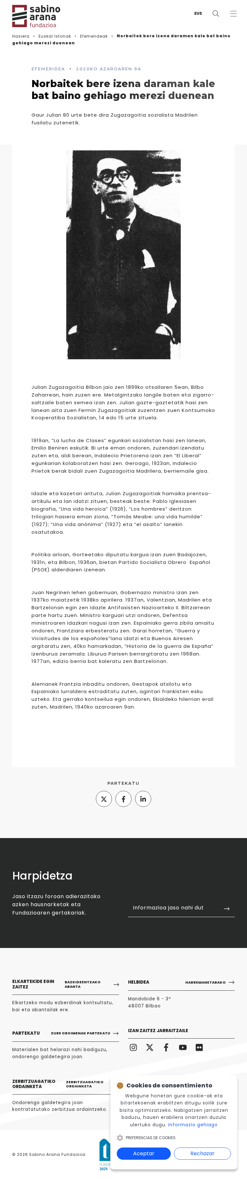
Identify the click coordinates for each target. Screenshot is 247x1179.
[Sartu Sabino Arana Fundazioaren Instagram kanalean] (133, 1047)
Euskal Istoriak (55, 36)
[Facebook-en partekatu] (123, 799)
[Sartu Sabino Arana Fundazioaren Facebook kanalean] (166, 1047)
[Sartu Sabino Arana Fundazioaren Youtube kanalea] (183, 1047)
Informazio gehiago (193, 1124)
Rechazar (202, 1153)
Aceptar (143, 1153)
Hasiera (21, 36)
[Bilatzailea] (215, 13)
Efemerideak (94, 36)
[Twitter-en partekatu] (104, 799)
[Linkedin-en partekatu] (143, 799)
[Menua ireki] (233, 13)
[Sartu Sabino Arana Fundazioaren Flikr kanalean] (199, 1047)
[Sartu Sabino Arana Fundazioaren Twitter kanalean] (149, 1047)
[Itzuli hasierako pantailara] (31, 16)
